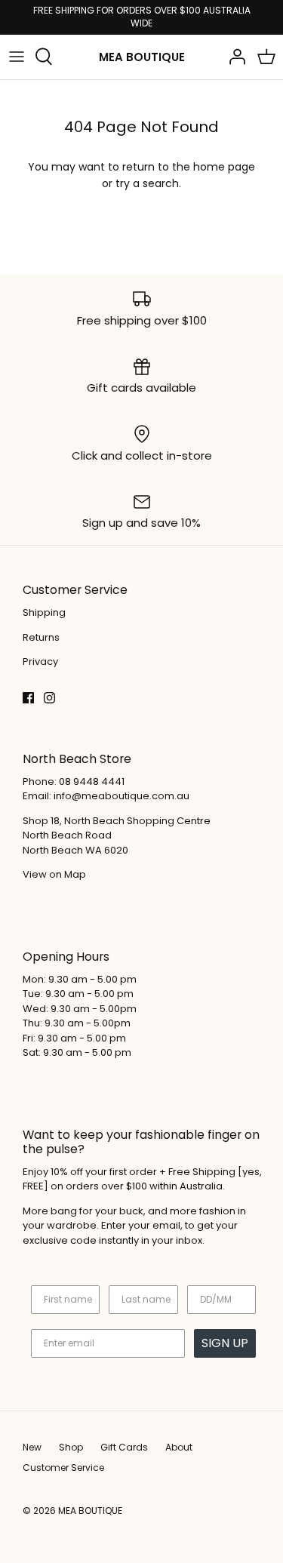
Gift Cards (124, 1447)
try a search (147, 183)
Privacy (40, 661)
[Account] (233, 56)
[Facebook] (28, 697)
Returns (41, 637)
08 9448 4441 (92, 781)
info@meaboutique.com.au (121, 796)
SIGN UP (224, 1343)
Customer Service (63, 1467)
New (32, 1447)
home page (224, 166)
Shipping (44, 612)
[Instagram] (49, 697)
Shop (71, 1447)
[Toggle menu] (16, 56)
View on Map (54, 874)
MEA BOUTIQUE (90, 1510)
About (178, 1447)
